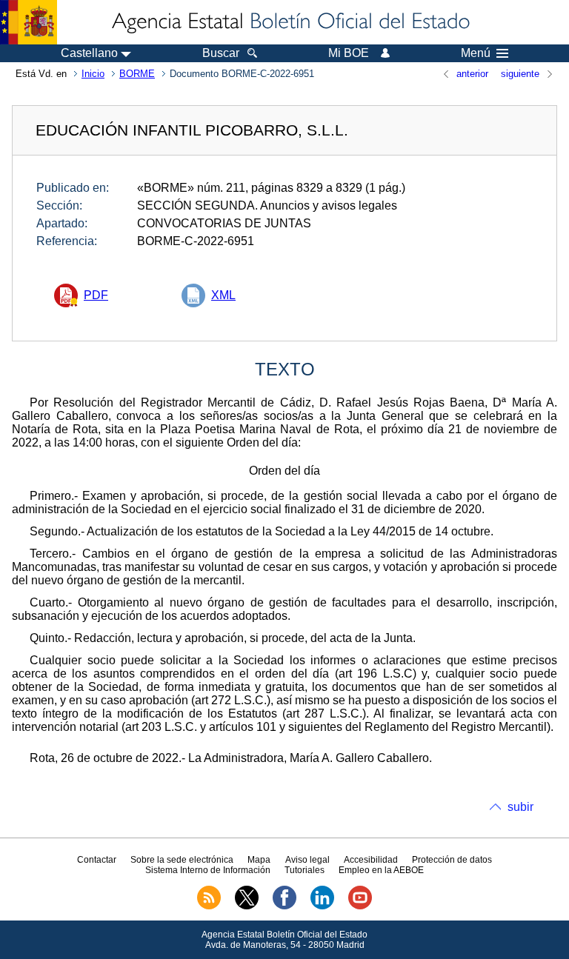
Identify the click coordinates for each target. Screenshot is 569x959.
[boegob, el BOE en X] (247, 906)
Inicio (92, 73)
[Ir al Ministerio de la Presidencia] (28, 22)
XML (223, 295)
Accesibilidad (371, 860)
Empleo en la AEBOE (381, 870)
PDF (96, 295)
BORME (137, 73)
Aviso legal (307, 860)
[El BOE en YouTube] (360, 906)
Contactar (96, 860)
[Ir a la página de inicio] (289, 22)
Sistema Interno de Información (207, 870)
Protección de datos (452, 860)
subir (520, 807)
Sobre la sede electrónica (181, 860)
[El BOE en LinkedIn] (322, 906)
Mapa (258, 860)
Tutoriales (304, 870)
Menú (475, 53)
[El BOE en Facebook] (284, 906)
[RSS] (209, 906)
